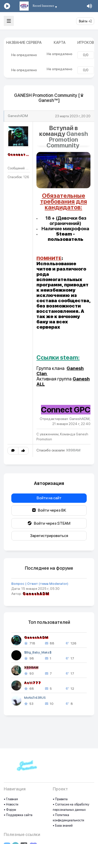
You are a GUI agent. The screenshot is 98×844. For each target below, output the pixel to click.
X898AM (73, 450)
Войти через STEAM (51, 523)
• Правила (60, 799)
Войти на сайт (49, 497)
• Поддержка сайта (18, 815)
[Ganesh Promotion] (26, 768)
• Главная (11, 799)
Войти (83, 21)
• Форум (10, 810)
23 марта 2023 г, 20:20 (72, 116)
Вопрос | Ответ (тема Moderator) (39, 584)
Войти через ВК (51, 510)
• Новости (11, 804)
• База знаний (63, 825)
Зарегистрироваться (49, 535)
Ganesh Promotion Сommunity (67, 139)
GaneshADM (18, 116)
